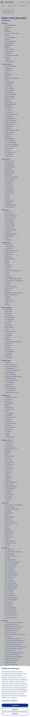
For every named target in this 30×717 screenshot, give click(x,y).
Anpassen (15, 713)
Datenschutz (6, 700)
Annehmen (15, 705)
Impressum (13, 700)
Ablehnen (15, 709)
